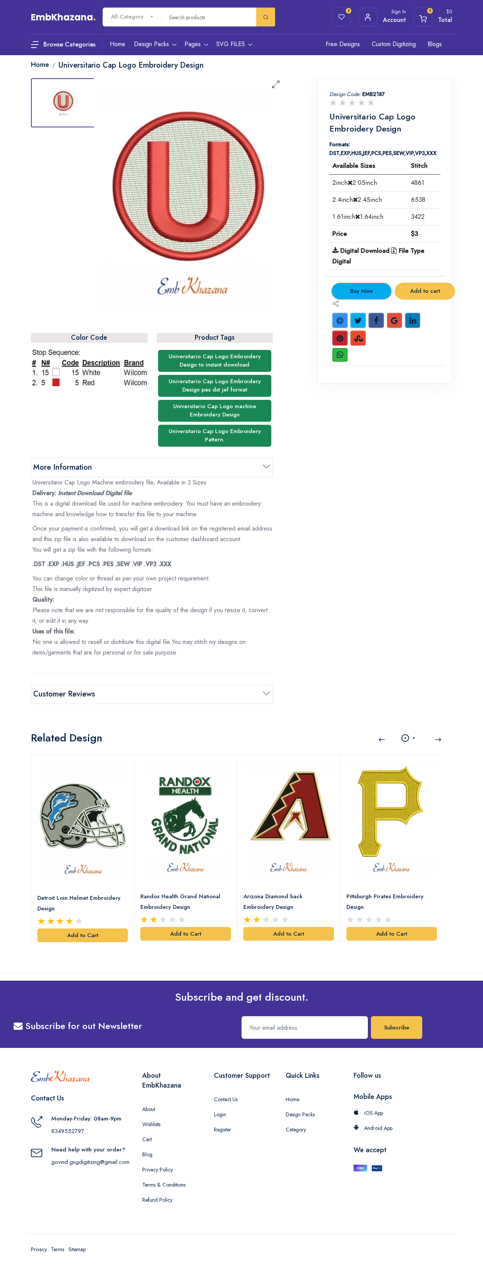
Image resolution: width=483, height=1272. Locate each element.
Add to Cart (82, 935)
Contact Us (226, 1099)
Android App (377, 1128)
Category (296, 1129)
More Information (62, 467)
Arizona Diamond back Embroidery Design (273, 901)
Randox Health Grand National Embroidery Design (180, 901)
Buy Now (361, 291)
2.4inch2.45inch (357, 199)
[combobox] (132, 16)
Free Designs (343, 44)
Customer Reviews (64, 694)
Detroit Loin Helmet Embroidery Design (78, 903)
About (148, 1109)
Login (220, 1114)
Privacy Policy (157, 1169)
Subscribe (396, 1027)
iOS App (373, 1113)
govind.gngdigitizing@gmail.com (90, 1162)
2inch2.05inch (354, 182)
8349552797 (67, 1131)
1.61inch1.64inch (357, 216)
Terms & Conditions (164, 1184)
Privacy (39, 1249)
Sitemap (77, 1249)
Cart (147, 1139)
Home (292, 1099)
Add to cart (425, 291)
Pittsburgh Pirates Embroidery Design (384, 901)
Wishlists (151, 1124)
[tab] (63, 102)
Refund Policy (157, 1200)
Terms (57, 1249)
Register (222, 1129)
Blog (147, 1154)
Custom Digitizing (394, 44)
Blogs (435, 44)
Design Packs (300, 1114)
